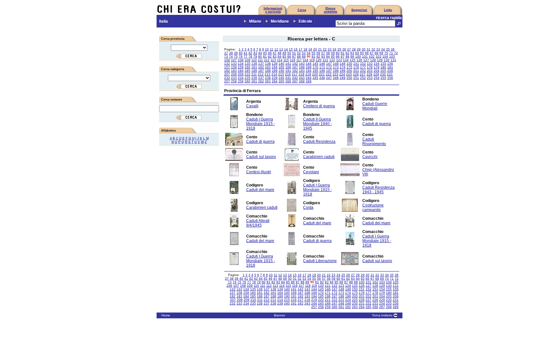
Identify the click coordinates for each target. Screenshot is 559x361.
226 (356, 74)
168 (302, 67)
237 (261, 78)
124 (346, 60)
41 (245, 53)
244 (309, 78)
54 (309, 53)
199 (342, 70)
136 (254, 63)
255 (383, 78)
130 (386, 60)
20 (315, 49)
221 (322, 74)
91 (313, 56)
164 (275, 67)
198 (336, 70)
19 (310, 49)
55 (313, 53)
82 (270, 56)
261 (254, 81)
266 (288, 81)
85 (284, 56)
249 (342, 78)
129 (380, 60)
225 (349, 74)
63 (352, 53)
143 (302, 63)
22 (325, 49)
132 (227, 63)
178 (370, 67)
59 (333, 53)
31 (368, 49)
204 (376, 70)
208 (234, 74)
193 (302, 70)
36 (393, 49)
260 (247, 81)
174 (342, 67)
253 (370, 78)
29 (359, 49)
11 (271, 49)
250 (349, 78)
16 (296, 49)
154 (376, 63)
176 (356, 67)
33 (378, 49)
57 (323, 53)
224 (342, 74)
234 (241, 78)
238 (268, 78)
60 (338, 53)
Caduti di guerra (376, 124)
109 (247, 60)
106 (227, 60)
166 (288, 67)
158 (234, 67)
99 (352, 56)
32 (373, 49)
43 (255, 53)
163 (268, 67)
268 (302, 81)
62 (347, 53)
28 (354, 49)
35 (388, 49)
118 (305, 60)
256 (390, 78)
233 (234, 78)
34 (383, 49)
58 (328, 53)
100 (358, 56)
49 (284, 53)
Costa (308, 207)
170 (315, 67)
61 (343, 53)
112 (266, 60)
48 (279, 53)
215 (281, 74)
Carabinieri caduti (318, 156)
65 (362, 53)
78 (250, 56)
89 (304, 56)
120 (319, 60)
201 (356, 70)
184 (241, 70)
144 (309, 63)
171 (322, 67)
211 (254, 74)
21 (320, 49)
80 (260, 56)
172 (329, 67)
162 (261, 67)
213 (267, 74)
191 (288, 70)
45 (265, 53)
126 (359, 60)
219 (308, 74)
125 (353, 60)
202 (363, 70)
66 (367, 53)
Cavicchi (370, 156)
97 (343, 56)
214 (274, 74)
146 (322, 63)
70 (386, 53)
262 (261, 81)
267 (295, 81)
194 (309, 70)
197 (329, 70)
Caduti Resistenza (319, 141)
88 (299, 56)
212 (261, 74)
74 (231, 56)
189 (275, 70)
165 (281, 67)
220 (315, 74)
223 (335, 74)
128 (373, 60)
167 (295, 67)
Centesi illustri (258, 172)
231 (390, 74)
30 (364, 49)
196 (322, 70)
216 (288, 74)
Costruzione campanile (373, 207)
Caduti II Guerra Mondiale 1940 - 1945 (317, 124)
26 (344, 49)
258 (234, 81)
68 (376, 53)
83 (275, 56)
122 (332, 60)
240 (281, 78)
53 (304, 53)
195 (315, 70)
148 (336, 63)
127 (366, 60)
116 (292, 60)
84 (279, 56)
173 (336, 67)
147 (329, 63)
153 (370, 63)
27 (349, 49)
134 (241, 63)
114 (279, 60)
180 (383, 67)
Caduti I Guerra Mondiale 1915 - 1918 (260, 124)
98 (347, 56)
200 (349, 70)
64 (357, 53)
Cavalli (252, 106)
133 (234, 63)
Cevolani (311, 172)
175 (349, 67)
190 (281, 70)
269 (309, 81)
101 (365, 56)
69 (381, 53)
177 (363, 67)
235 (247, 78)
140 (281, 63)
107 (234, 60)
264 (275, 81)
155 (383, 63)
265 (281, 81)
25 (339, 49)
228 (369, 74)
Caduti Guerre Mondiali (374, 106)
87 (294, 56)
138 (268, 63)
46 (270, 53)
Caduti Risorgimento (374, 141)
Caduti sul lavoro (261, 156)
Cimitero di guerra (319, 106)
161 (254, 67)
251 (356, 78)
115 (286, 60)
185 (247, 70)
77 (245, 56)
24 (334, 49)
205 (383, 70)
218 (301, 74)
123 (339, 60)
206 (390, 70)
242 (295, 78)
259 (241, 81)
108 (241, 60)
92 (318, 56)
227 (363, 74)
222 (329, 74)
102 (372, 56)
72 (396, 53)
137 (261, 63)
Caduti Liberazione (320, 261)
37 (226, 53)
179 (376, 67)
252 (363, 78)
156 (390, 63)
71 (391, 53)
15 (291, 49)
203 (370, 70)
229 (376, 74)
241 (288, 78)
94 (328, 56)
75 (236, 56)
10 (267, 49)
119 (312, 60)
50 (289, 53)
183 (234, 70)
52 (299, 53)
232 (227, 78)
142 (295, 63)
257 (227, 81)
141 (288, 63)
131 (393, 60)
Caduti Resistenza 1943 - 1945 (378, 189)
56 (318, 53)
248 (336, 78)
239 (275, 78)
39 (236, 53)
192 (295, 70)
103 (378, 56)
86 (289, 56)
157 (227, 67)
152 (363, 63)
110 (254, 60)
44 (260, 53)
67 (372, 53)
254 (376, 78)
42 (250, 53)
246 (322, 78)
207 (227, 74)
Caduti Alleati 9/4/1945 (257, 223)
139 (275, 63)
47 (275, 53)
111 (260, 60)
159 (241, 67)
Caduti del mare (260, 189)
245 (315, 78)
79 (255, 56)
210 (247, 74)
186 (254, 70)
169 (309, 67)
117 (299, 60)
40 (241, 53)
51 (294, 53)
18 (305, 49)
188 (268, 70)
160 (247, 67)
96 (338, 56)
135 (247, 63)
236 (254, 78)
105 (392, 56)
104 (385, 56)
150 (349, 63)
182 (227, 70)
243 (302, 78)
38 (231, 53)
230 (383, 74)
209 (241, 74)
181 (390, 67)
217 (295, 74)
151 (356, 63)
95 (333, 56)
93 (323, 56)
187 (261, 70)
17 (300, 49)
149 (342, 63)
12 (276, 49)
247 (329, 78)
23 (330, 49)
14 (286, 49)
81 (265, 56)
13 (281, 49)
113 (273, 60)
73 (226, 56)
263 (268, 81)
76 (241, 56)
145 (315, 63)
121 (325, 60)
